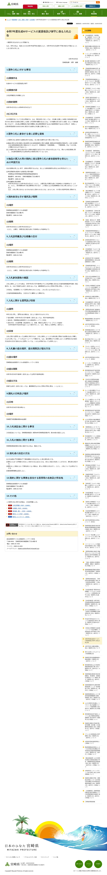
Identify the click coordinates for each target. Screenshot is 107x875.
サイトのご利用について (13, 857)
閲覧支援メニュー (49, 2)
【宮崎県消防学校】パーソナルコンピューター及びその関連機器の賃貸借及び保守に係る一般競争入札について (92, 269)
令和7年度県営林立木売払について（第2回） (92, 358)
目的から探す (46, 6)
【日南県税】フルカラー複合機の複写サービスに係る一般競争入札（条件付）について (92, 251)
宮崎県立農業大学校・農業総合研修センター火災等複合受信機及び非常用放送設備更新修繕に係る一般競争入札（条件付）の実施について (92, 782)
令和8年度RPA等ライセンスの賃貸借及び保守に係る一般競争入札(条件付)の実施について (92, 242)
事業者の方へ (92, 6)
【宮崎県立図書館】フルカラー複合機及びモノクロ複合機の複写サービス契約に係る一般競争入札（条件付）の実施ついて (92, 110)
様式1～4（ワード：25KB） (21, 517)
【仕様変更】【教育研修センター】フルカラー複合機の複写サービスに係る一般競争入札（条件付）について (92, 154)
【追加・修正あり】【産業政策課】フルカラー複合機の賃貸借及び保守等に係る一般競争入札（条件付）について (92, 223)
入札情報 (32, 19)
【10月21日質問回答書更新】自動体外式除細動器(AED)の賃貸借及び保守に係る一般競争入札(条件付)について (92, 383)
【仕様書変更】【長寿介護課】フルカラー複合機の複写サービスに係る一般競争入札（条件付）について (92, 213)
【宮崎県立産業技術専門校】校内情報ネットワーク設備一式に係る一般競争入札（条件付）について (92, 204)
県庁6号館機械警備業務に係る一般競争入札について (92, 127)
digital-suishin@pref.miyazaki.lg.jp (28, 548)
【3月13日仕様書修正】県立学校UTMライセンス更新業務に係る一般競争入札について (92, 279)
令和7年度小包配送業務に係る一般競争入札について (92, 647)
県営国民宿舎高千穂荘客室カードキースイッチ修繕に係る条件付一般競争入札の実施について (92, 373)
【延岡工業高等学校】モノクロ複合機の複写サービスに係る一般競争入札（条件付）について (92, 100)
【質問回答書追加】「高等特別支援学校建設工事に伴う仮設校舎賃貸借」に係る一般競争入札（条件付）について (92, 582)
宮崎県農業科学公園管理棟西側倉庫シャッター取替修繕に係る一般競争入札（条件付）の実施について (92, 687)
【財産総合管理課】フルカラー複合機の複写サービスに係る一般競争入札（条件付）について (92, 468)
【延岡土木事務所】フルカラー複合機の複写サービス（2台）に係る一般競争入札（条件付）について (92, 504)
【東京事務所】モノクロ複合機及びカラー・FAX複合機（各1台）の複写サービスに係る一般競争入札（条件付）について (92, 194)
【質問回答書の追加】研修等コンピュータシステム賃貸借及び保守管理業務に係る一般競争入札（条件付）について (92, 555)
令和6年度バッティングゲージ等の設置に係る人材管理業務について (92, 772)
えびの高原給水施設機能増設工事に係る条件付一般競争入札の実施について (92, 421)
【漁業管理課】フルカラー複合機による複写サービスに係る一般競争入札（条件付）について (92, 477)
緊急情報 (30, 6)
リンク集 (55, 857)
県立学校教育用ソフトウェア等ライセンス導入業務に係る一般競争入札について (92, 185)
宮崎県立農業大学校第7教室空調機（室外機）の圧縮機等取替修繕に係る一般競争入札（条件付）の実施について (92, 727)
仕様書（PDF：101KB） (20, 508)
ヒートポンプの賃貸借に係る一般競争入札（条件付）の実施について (92, 364)
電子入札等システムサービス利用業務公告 (92, 652)
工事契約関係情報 (90, 801)
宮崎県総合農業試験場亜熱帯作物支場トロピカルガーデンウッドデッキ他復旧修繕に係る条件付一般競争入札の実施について (92, 458)
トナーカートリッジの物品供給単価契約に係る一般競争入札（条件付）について (92, 545)
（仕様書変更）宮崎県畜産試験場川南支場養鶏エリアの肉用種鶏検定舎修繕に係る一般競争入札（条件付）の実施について (92, 794)
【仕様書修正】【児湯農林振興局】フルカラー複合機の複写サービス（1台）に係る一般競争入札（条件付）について (92, 165)
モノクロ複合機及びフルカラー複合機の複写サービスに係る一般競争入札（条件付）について (92, 393)
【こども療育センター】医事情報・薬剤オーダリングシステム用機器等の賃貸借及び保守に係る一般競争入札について (92, 403)
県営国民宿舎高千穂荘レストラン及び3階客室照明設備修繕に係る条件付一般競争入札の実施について (92, 716)
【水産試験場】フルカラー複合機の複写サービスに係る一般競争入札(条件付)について (92, 495)
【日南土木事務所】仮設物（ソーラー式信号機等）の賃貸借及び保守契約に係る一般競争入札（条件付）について (92, 289)
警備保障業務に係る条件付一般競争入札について (92, 319)
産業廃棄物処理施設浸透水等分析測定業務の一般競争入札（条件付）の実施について (92, 572)
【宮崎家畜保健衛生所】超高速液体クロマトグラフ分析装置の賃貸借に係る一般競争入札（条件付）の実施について (92, 72)
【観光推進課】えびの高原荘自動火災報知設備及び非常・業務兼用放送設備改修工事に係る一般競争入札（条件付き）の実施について (92, 762)
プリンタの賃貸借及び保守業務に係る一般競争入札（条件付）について (92, 735)
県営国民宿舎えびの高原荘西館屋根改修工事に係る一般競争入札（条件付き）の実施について (92, 667)
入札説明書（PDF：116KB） (22, 505)
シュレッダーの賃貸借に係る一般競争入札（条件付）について (92, 55)
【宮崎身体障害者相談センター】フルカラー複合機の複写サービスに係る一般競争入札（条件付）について (92, 233)
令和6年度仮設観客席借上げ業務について (92, 742)
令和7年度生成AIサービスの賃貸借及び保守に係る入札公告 (92, 640)
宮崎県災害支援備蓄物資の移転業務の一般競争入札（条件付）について (92, 659)
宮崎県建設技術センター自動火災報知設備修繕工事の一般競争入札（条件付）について (92, 332)
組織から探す (61, 6)
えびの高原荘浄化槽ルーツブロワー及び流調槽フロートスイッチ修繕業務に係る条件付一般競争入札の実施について (92, 707)
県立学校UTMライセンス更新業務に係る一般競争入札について (92, 340)
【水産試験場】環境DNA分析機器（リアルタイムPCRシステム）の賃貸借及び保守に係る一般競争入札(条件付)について (92, 593)
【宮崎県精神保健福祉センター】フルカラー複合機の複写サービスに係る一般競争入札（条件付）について (92, 82)
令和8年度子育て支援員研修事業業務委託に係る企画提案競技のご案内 (92, 260)
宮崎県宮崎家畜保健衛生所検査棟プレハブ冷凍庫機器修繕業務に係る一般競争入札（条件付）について (92, 144)
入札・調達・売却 (23, 19)
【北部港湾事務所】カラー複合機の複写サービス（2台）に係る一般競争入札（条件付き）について (92, 513)
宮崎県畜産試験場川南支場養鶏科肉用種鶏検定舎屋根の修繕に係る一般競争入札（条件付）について (92, 528)
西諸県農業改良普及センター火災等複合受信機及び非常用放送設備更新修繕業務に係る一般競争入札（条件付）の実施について (92, 751)
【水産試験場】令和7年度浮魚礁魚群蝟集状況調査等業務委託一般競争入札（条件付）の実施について (92, 603)
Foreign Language (62, 2)
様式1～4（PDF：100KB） (21, 514)
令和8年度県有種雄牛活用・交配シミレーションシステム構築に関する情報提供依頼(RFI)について (92, 135)
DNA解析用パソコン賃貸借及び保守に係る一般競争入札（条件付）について (92, 437)
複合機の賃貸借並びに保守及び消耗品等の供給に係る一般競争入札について (92, 62)
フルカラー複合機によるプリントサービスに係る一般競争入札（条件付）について (92, 537)
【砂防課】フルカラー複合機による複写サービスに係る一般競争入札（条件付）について (92, 486)
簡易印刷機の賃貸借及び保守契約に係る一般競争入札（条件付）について (92, 48)
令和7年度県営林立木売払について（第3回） (92, 325)
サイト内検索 (71, 2)
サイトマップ (45, 857)
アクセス (88, 863)
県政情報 (14, 19)
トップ (9, 19)
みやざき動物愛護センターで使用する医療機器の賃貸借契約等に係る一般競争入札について (92, 612)
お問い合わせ (79, 863)
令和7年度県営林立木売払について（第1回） (92, 521)
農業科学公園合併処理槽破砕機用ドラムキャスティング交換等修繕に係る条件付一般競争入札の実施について (92, 447)
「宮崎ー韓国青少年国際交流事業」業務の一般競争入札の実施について (92, 564)
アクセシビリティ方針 (30, 857)
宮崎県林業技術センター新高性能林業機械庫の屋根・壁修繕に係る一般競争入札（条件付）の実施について (92, 696)
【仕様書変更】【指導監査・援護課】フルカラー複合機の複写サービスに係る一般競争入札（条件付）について (92, 39)
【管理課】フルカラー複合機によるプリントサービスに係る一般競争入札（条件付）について (92, 91)
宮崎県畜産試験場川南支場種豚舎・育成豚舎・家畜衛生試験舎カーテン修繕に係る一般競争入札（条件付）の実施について (92, 677)
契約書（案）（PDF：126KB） (22, 511)
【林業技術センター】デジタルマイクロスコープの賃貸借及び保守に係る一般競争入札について (92, 429)
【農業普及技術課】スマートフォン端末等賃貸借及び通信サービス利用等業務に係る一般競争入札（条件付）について (92, 176)
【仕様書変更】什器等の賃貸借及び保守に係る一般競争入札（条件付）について (92, 304)
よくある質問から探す (77, 6)
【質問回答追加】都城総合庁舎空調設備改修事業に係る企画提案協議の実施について (92, 312)
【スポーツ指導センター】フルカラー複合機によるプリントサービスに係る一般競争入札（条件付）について (92, 350)
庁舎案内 (98, 863)
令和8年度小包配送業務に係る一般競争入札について (92, 297)
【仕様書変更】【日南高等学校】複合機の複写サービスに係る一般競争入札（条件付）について (92, 120)
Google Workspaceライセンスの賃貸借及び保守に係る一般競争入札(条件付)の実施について (92, 621)
